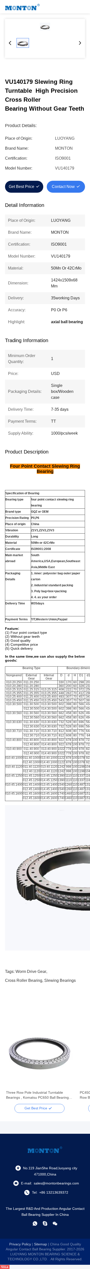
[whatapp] (35, 1223)
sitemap (40, 1244)
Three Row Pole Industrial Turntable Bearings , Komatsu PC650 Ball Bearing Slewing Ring (37, 1095)
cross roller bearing (23, 980)
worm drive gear (31, 971)
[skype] (45, 1223)
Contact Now (63, 186)
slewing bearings (60, 980)
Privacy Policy (20, 1244)
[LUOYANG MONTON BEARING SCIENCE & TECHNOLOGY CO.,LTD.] (22, 7)
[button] (13, 1063)
